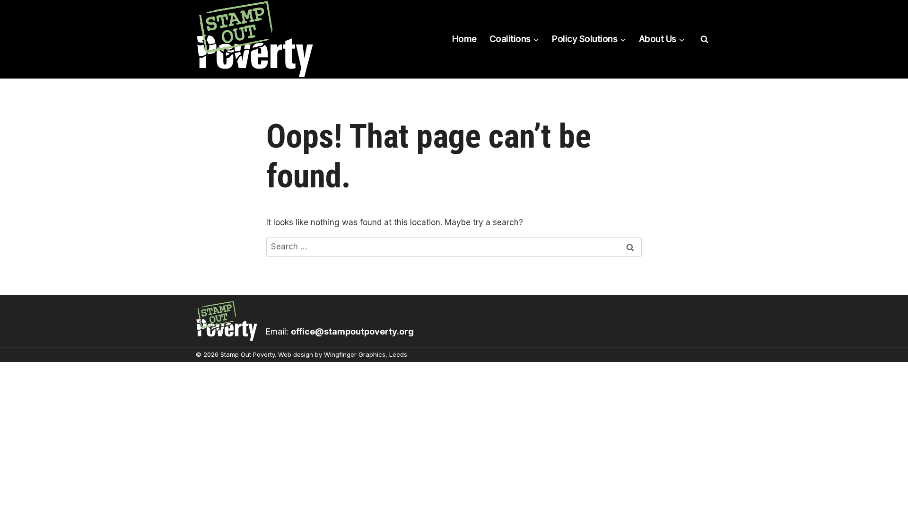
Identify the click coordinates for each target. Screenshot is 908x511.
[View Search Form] (704, 39)
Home (464, 39)
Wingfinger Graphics (354, 354)
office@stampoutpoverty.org (352, 331)
